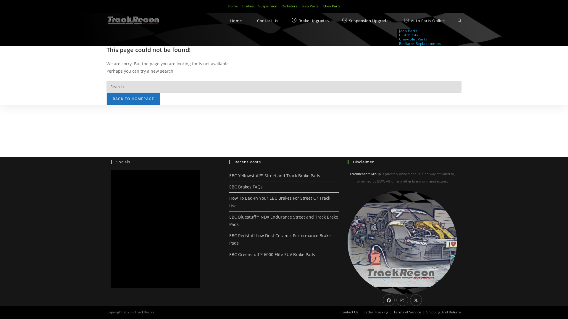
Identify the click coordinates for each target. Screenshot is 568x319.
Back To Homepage (133, 98)
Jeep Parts (310, 6)
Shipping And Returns (444, 312)
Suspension (267, 6)
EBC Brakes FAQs (246, 187)
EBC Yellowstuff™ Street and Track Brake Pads (274, 175)
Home (233, 6)
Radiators (289, 6)
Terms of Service (407, 312)
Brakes (248, 6)
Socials (123, 162)
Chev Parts (332, 6)
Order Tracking (376, 312)
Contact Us (350, 312)
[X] (416, 300)
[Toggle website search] (459, 21)
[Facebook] (389, 300)
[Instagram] (402, 300)
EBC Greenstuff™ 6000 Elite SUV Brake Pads (272, 254)
